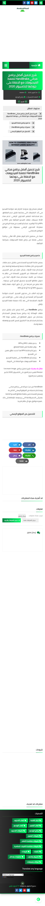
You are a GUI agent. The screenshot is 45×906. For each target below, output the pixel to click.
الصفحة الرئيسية (33, 97)
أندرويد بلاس (13, 886)
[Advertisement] (22, 36)
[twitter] (28, 2)
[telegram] (36, 2)
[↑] (22, 883)
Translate (10, 877)
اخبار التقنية (34, 820)
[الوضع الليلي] (38, 899)
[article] (22, 474)
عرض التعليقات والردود (11, 520)
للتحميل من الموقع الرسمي (20, 131)
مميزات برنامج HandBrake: (20, 127)
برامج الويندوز (19, 97)
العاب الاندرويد (19, 820)
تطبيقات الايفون (33, 835)
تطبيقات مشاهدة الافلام (30, 841)
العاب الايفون (34, 825)
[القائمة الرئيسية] (5, 65)
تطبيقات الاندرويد (17, 830)
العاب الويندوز (18, 825)
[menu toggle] (41, 3)
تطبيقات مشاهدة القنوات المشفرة (26, 846)
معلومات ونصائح (15, 856)
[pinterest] (32, 2)
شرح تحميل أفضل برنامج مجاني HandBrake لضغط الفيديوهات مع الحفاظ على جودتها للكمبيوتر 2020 (24, 116)
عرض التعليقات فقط (30, 520)
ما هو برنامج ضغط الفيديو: (21, 122)
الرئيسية (34, 65)
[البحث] (4, 3)
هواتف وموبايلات (33, 861)
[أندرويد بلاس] (22, 10)
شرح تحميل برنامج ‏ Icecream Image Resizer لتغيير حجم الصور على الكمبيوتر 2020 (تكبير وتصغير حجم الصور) (23, 372)
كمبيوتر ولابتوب (33, 856)
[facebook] (24, 2)
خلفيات (36, 851)
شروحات (24, 851)
